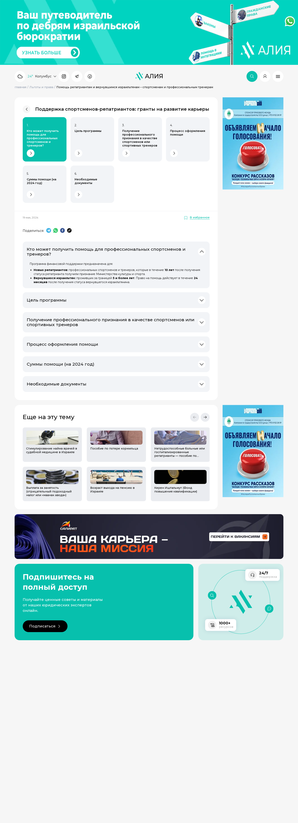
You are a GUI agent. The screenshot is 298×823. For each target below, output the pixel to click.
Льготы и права (41, 87)
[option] (50, 464)
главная (20, 87)
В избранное (200, 217)
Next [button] (205, 417)
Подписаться (42, 626)
